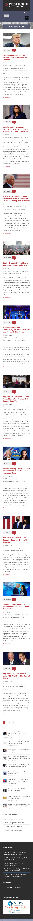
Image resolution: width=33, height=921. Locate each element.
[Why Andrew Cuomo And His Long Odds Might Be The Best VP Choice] (16, 658)
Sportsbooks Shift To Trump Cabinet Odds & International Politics (17, 733)
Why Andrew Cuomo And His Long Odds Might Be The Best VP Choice (16, 676)
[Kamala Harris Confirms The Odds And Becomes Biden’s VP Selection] (16, 522)
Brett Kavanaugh (18, 407)
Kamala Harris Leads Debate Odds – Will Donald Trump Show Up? (19, 805)
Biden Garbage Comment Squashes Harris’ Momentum (19, 750)
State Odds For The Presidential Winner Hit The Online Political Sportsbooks (18, 781)
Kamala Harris (13, 70)
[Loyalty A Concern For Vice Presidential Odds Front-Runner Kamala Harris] (16, 589)
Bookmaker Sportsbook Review (14, 823)
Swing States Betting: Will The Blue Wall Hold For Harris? (19, 797)
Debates (16, 478)
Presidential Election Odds (12, 887)
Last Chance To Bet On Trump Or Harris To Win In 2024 (18, 742)
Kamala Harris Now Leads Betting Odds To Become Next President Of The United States (16, 129)
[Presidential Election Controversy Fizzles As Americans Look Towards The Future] (16, 312)
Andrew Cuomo (17, 684)
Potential (8, 209)
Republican (14, 209)
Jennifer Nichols (8, 476)
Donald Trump (17, 65)
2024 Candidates (9, 65)
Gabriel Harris (8, 335)
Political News (13, 68)
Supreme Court (14, 414)
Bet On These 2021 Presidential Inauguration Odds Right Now (15, 264)
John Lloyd (7, 268)
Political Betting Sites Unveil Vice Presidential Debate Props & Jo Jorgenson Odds (16, 470)
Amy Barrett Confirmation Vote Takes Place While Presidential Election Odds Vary (16, 399)
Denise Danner (8, 63)
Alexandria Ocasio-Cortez (20, 137)
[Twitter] (24, 12)
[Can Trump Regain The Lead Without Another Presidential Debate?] (16, 40)
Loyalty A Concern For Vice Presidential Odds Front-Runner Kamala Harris (16, 606)
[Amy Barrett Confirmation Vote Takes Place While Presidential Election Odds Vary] (16, 381)
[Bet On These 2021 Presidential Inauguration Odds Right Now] (16, 248)
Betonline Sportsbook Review (13, 819)
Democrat (11, 140)
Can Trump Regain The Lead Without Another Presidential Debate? (15, 57)
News (7, 16)
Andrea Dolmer (8, 204)
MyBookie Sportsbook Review (13, 830)
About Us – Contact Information (14, 891)
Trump (19, 70)
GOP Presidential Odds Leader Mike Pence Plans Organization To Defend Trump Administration (16, 198)
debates (7, 70)
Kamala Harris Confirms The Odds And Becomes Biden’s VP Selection (15, 540)
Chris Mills (7, 134)
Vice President (20, 68)
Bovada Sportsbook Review (13, 826)
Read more (6, 97)
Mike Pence (16, 206)
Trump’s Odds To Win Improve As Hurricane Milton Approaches (18, 765)
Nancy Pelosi (18, 412)
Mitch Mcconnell (11, 412)
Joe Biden (24, 140)
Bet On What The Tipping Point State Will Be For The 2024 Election (19, 757)
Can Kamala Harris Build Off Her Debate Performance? (18, 790)
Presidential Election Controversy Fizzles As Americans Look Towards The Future (16, 329)
